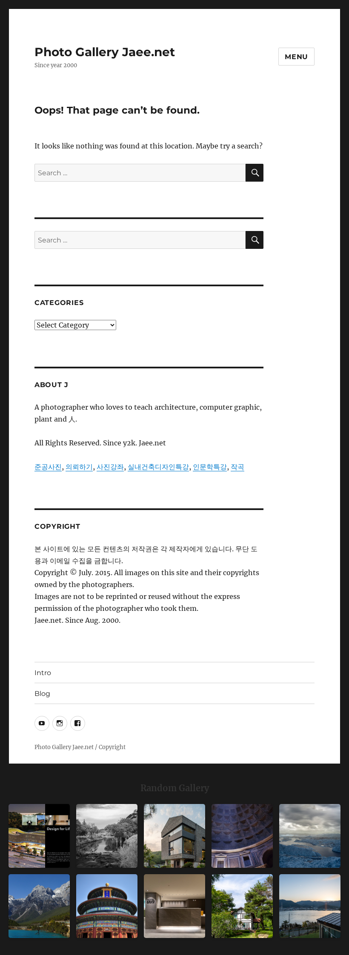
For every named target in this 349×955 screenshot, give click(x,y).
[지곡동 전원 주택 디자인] (174, 836)
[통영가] (309, 906)
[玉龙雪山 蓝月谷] (39, 906)
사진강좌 (110, 466)
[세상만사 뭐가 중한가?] (309, 836)
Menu (296, 57)
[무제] (106, 906)
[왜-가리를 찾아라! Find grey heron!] (106, 836)
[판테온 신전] (242, 836)
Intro (42, 673)
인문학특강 (210, 466)
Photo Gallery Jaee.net (104, 52)
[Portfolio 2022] (39, 836)
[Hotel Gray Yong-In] (174, 906)
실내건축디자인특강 (158, 466)
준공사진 (48, 466)
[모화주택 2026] (242, 906)
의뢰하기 (79, 466)
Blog (42, 694)
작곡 (237, 466)
